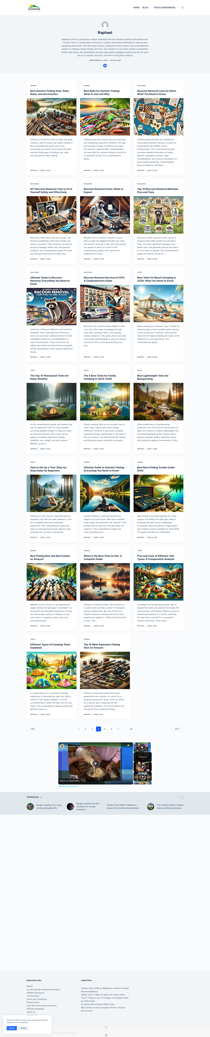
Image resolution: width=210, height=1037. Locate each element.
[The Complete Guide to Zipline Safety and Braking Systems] (150, 806)
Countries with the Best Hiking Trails (97, 1004)
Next (177, 729)
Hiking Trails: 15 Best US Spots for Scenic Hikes (103, 994)
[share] (128, 745)
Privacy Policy (33, 1002)
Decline (23, 1028)
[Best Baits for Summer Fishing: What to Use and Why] (105, 117)
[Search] (182, 8)
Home (136, 7)
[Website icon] (105, 65)
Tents (139, 272)
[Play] (142, 766)
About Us (31, 1012)
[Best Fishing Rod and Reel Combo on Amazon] (51, 582)
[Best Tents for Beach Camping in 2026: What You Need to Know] (158, 303)
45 (131, 729)
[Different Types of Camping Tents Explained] (51, 670)
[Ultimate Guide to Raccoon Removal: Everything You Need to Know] (51, 306)
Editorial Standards (35, 1009)
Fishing (33, 86)
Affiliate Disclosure (35, 992)
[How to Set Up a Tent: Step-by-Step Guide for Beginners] (51, 493)
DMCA (30, 986)
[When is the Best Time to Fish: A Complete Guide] (105, 582)
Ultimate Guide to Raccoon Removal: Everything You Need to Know (50, 280)
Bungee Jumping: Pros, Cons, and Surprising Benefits (49, 806)
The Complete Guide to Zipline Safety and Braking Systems (170, 806)
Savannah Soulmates (76, 746)
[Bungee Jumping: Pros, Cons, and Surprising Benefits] (30, 806)
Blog (145, 7)
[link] (62, 746)
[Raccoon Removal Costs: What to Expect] (105, 215)
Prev (33, 729)
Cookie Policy (33, 996)
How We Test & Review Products (42, 1005)
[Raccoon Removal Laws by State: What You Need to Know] (158, 117)
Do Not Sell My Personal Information (43, 989)
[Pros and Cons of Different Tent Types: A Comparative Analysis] (158, 582)
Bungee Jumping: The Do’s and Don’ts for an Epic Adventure (88, 806)
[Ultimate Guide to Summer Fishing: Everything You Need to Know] (105, 493)
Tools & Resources (164, 7)
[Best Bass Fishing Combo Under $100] (158, 493)
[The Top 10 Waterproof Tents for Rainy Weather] (51, 401)
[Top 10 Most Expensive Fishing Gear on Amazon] (105, 670)
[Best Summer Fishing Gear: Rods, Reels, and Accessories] (51, 117)
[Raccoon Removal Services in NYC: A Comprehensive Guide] (105, 303)
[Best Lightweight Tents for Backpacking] (158, 401)
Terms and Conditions (37, 999)
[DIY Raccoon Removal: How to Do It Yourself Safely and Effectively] (51, 215)
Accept (11, 1028)
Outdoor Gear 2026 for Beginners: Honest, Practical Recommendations (123, 806)
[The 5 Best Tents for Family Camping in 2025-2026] (105, 401)
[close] (106, 1027)
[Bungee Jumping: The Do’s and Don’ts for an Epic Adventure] (70, 806)
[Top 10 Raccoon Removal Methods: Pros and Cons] (158, 215)
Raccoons (141, 86)
